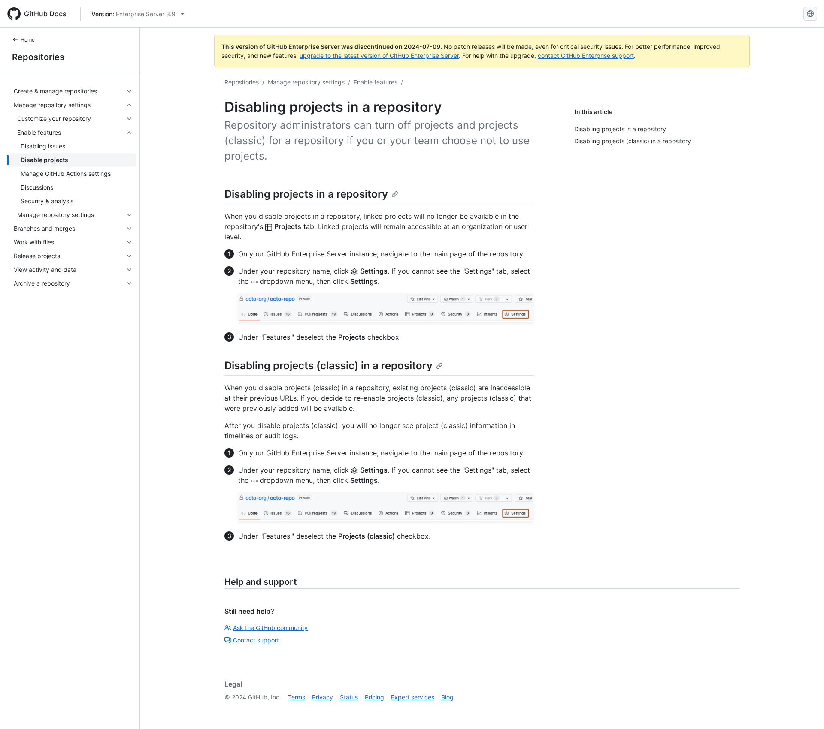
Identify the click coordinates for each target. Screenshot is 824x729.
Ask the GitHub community (270, 627)
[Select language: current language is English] (810, 14)
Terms (296, 697)
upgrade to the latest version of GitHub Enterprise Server (379, 55)
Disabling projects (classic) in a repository (328, 365)
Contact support (256, 640)
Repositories (38, 57)
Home (28, 39)
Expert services (412, 697)
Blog (447, 697)
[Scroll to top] (805, 710)
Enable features (375, 82)
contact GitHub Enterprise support (586, 55)
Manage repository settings (306, 82)
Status (349, 697)
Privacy (322, 697)
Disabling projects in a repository (306, 194)
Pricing (374, 697)
